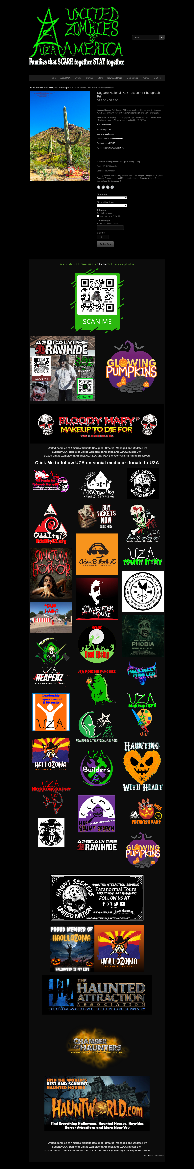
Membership (132, 78)
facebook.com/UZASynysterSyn (110, 148)
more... (146, 78)
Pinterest (107, 187)
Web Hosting (149, 1156)
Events (78, 78)
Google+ (112, 187)
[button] (105, 244)
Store (100, 78)
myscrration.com (104, 125)
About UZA (65, 78)
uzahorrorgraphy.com (105, 134)
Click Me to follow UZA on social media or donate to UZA (97, 462)
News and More (114, 78)
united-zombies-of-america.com (110, 139)
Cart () (157, 78)
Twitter (103, 187)
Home (53, 78)
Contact (89, 78)
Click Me (102, 264)
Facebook (98, 187)
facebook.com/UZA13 (106, 143)
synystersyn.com (133, 113)
